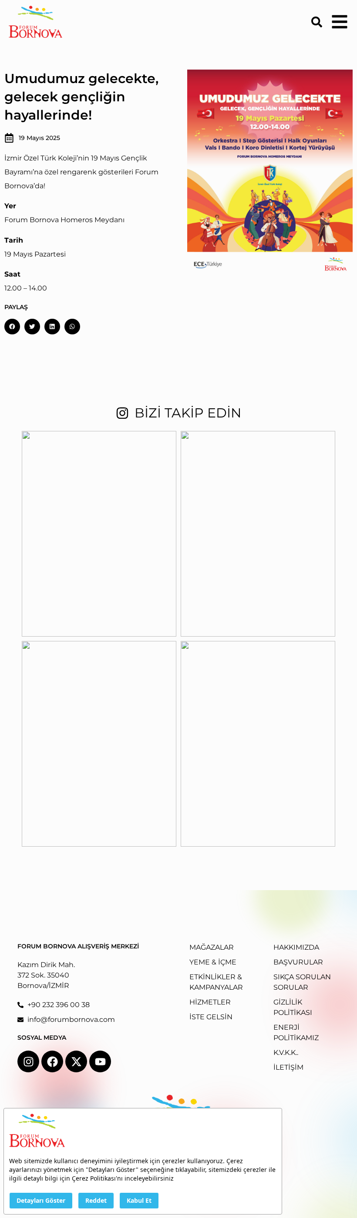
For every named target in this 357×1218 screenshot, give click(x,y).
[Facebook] (52, 1061)
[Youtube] (100, 1061)
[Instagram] (28, 1061)
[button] (12, 326)
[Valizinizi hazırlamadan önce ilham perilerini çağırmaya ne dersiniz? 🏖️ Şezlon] (99, 744)
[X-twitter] (76, 1061)
